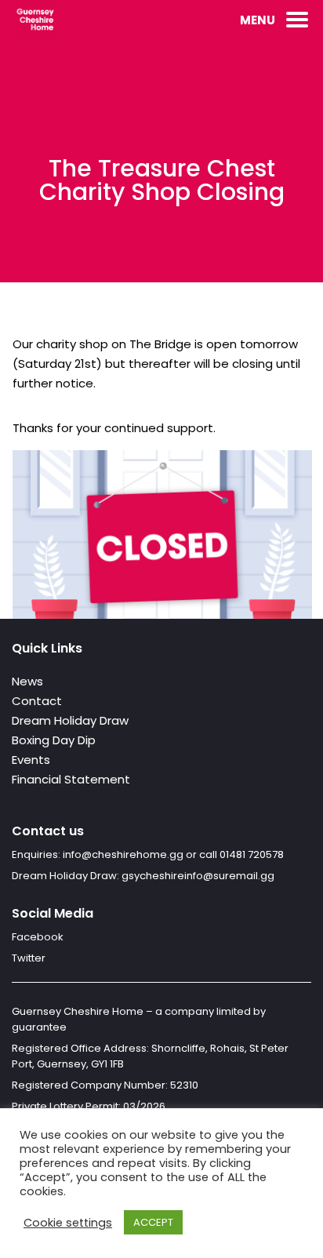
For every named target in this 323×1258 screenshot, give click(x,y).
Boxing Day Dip (54, 740)
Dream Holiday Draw (70, 720)
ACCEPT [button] (153, 1222)
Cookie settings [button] (68, 1223)
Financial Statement (71, 779)
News (27, 681)
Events (31, 759)
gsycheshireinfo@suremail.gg (198, 875)
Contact (37, 701)
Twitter (28, 958)
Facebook (38, 936)
